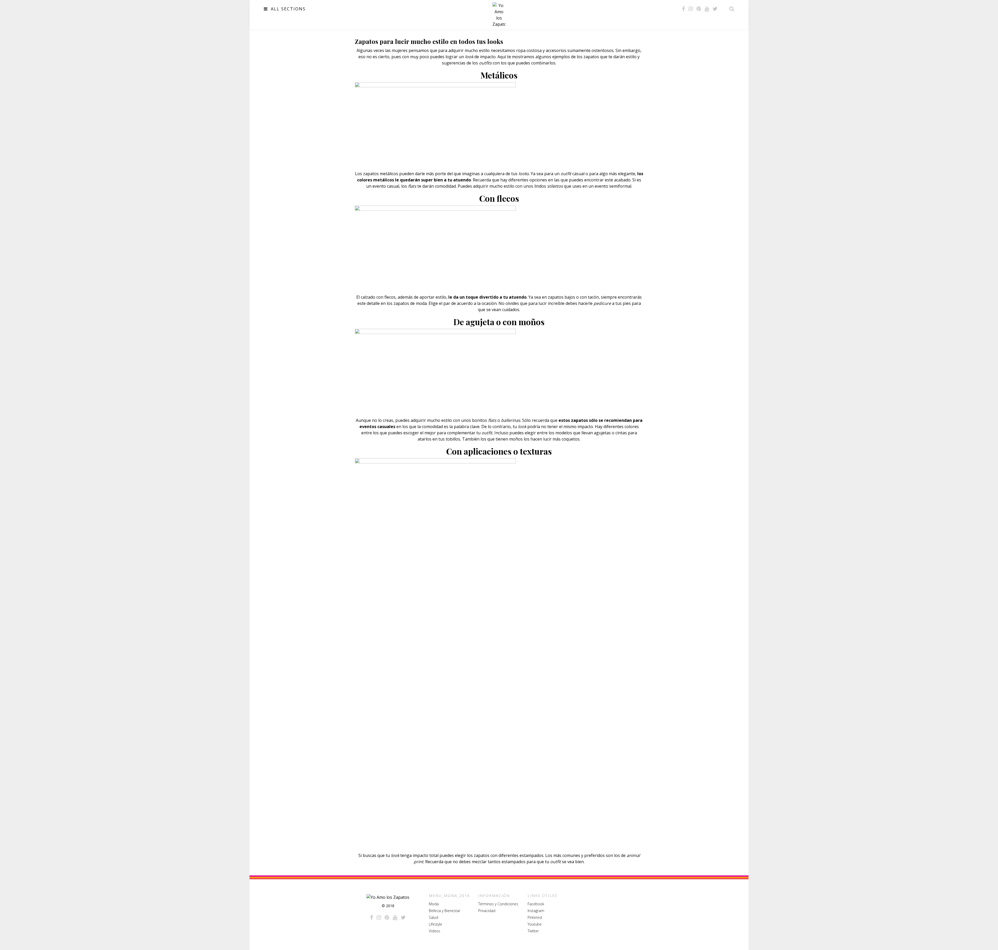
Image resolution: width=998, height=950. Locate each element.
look (469, 57)
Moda (434, 903)
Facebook (536, 903)
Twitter (533, 930)
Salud (433, 917)
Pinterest (535, 917)
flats (492, 420)
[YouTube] (707, 9)
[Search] (730, 9)
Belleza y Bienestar (444, 910)
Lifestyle (435, 924)
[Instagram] (690, 9)
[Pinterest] (699, 9)
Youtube (535, 924)
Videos (434, 930)
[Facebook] (683, 9)
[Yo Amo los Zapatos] (499, 14)
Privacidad (486, 910)
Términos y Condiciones (498, 903)
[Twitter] (715, 9)
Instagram (536, 910)
